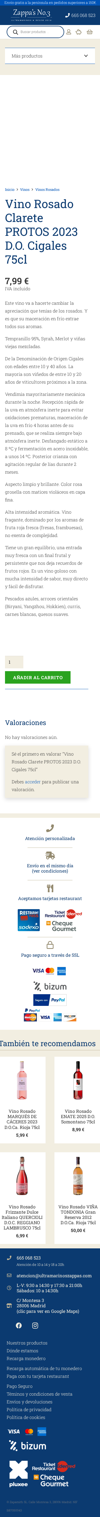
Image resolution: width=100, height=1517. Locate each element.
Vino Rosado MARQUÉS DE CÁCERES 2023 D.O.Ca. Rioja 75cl (22, 1119)
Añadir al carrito (38, 677)
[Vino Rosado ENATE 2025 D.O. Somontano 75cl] (78, 1080)
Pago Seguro (19, 1386)
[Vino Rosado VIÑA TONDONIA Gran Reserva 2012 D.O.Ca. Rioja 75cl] (78, 1176)
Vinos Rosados (47, 189)
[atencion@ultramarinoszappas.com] (12, 1275)
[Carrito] (90, 32)
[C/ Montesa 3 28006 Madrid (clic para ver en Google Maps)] (12, 1305)
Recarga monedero (26, 1358)
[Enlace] (68, 31)
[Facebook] (18, 1325)
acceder (33, 781)
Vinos (24, 189)
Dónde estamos (22, 1350)
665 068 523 (29, 1258)
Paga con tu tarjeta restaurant (38, 1376)
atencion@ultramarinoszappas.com (54, 1275)
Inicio (9, 189)
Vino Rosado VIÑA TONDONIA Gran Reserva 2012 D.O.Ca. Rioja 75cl (78, 1215)
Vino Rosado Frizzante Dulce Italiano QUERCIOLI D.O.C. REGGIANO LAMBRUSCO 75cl (22, 1217)
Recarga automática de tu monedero (44, 1368)
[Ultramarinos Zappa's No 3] (32, 15)
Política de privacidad (29, 1409)
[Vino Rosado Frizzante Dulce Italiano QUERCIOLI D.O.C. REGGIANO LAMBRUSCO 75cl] (22, 1176)
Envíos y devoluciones (29, 1401)
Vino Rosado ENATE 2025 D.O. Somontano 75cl (78, 1116)
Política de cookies (26, 1417)
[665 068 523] (12, 1258)
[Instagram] (35, 1325)
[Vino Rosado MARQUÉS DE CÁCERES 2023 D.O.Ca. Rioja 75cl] (22, 1080)
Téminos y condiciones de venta (39, 1394)
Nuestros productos (27, 1343)
